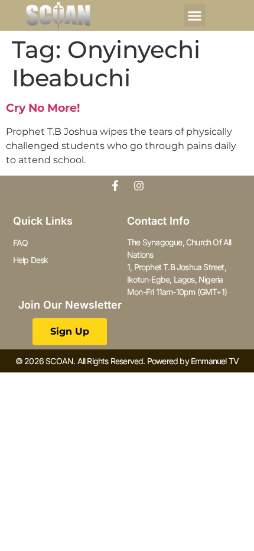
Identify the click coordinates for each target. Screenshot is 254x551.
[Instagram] (138, 185)
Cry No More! (43, 108)
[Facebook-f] (115, 185)
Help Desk (30, 260)
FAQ (20, 243)
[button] (195, 15)
